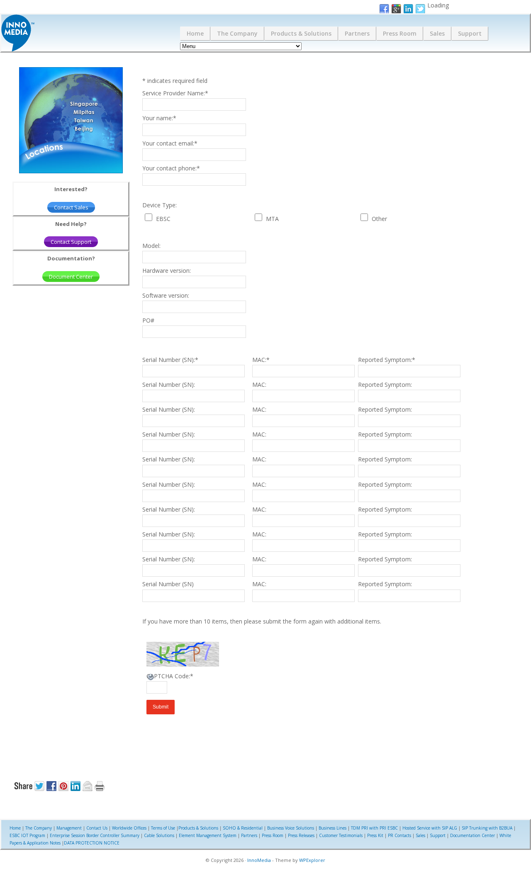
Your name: (159, 118)
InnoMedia (259, 860)
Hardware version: (166, 270)
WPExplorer (312, 860)
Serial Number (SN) (168, 584)
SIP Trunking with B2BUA (487, 828)
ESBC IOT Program (27, 835)
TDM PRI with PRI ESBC (374, 828)
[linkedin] (408, 9)
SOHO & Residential (243, 828)
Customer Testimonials (341, 835)
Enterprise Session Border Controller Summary (94, 835)
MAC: (261, 360)
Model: (151, 246)
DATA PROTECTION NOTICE (91, 843)
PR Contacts (399, 835)
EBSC (163, 219)
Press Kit (375, 835)
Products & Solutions (301, 33)
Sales (437, 33)
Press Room (400, 33)
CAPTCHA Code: (169, 676)
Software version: (165, 295)
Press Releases (301, 835)
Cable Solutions (159, 835)
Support (470, 33)
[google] (396, 9)
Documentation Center (472, 835)
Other (379, 219)
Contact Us (96, 828)
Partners (357, 33)
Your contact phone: (171, 168)
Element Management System (207, 835)
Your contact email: (169, 143)
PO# (148, 320)
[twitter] (420, 9)
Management (69, 828)
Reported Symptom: (386, 360)
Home (195, 33)
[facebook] (384, 9)
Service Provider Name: (175, 93)
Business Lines (332, 828)
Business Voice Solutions (290, 828)
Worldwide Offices (129, 828)
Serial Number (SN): (170, 360)
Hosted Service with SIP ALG (429, 828)
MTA (272, 219)
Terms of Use (163, 828)
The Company (237, 33)
